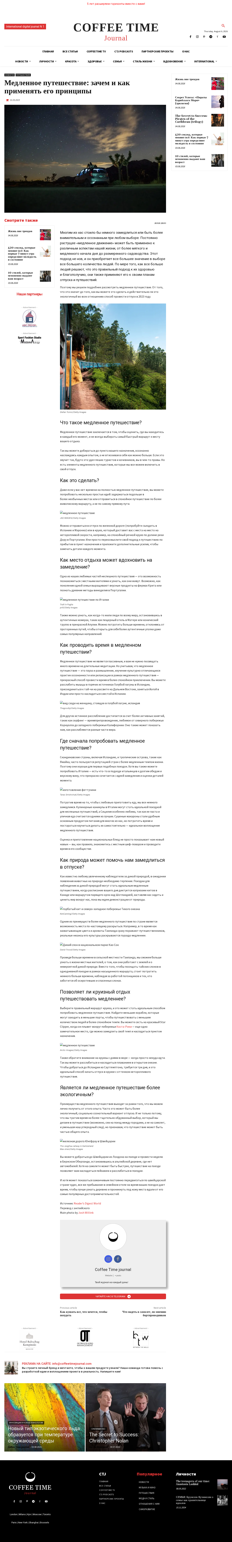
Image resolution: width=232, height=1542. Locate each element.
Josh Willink (86, 1212)
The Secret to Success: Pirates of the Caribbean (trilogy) (191, 119)
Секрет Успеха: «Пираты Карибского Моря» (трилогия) (191, 100)
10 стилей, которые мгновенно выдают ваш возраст (20, 275)
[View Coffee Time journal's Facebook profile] (118, 1259)
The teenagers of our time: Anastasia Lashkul (193, 1483)
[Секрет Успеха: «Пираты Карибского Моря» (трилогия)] (217, 101)
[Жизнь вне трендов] (45, 234)
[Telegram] (210, 36)
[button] (223, 26)
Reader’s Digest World (87, 1203)
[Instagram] (197, 36)
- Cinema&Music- (98, 1429)
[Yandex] (217, 36)
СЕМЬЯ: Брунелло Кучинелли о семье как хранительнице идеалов (194, 1500)
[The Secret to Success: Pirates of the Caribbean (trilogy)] (217, 120)
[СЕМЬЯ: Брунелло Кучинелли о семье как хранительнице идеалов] (222, 1500)
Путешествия (23, 75)
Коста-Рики (124, 1026)
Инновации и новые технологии (26, 1423)
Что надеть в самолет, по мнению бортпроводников (144, 1313)
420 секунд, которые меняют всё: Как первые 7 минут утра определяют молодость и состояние (22, 253)
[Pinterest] (204, 36)
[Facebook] (190, 36)
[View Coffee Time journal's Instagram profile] (108, 1259)
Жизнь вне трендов (20, 231)
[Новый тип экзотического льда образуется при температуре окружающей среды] (44, 1417)
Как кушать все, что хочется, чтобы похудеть (83, 1313)
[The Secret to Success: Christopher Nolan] (126, 1417)
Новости (9, 75)
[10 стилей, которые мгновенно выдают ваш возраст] (45, 276)
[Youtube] (224, 36)
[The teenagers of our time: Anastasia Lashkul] (222, 1484)
